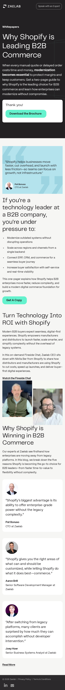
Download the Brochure (25, 114)
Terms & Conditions (42, 679)
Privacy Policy (24, 679)
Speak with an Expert (49, 6)
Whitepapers (10, 27)
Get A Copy (14, 300)
